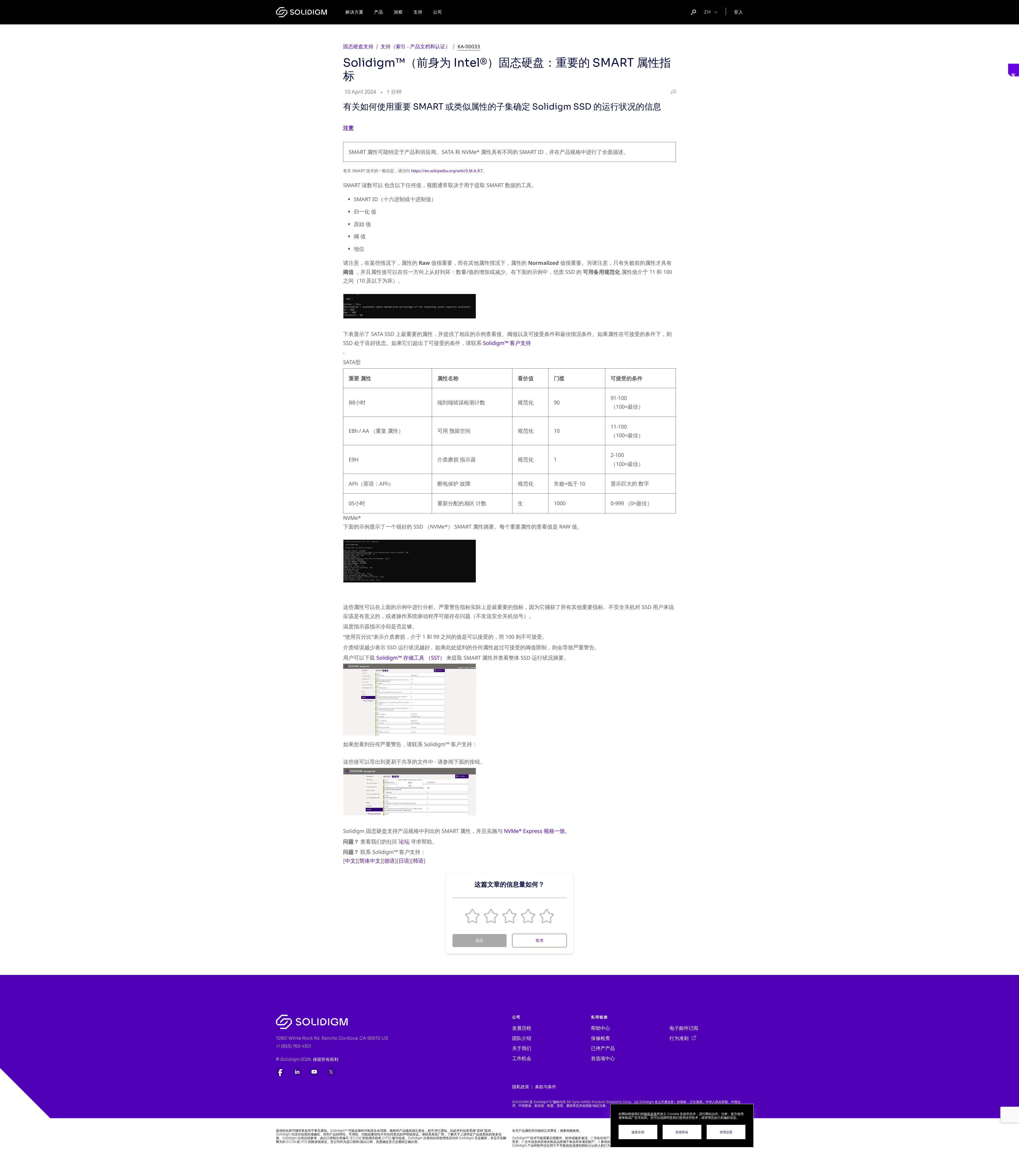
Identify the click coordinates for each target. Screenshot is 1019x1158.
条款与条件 (545, 1087)
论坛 (404, 841)
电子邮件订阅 (684, 1028)
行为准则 (680, 1038)
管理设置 (726, 1132)
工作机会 (521, 1058)
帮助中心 (600, 1028)
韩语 (418, 860)
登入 (738, 12)
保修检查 (600, 1038)
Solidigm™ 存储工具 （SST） (410, 657)
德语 (389, 860)
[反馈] (1013, 70)
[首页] (301, 12)
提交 (479, 940)
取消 (539, 940)
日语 (404, 860)
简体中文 (370, 860)
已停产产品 (603, 1048)
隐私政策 (520, 1087)
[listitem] (280, 1072)
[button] (472, 916)
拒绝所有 (682, 1132)
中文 (350, 860)
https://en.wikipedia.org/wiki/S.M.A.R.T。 (449, 170)
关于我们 (521, 1048)
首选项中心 (603, 1058)
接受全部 (638, 1132)
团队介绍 (521, 1038)
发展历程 (521, 1028)
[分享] (672, 92)
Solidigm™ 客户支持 (507, 343)
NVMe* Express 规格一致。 (537, 831)
